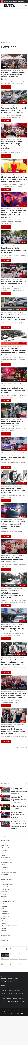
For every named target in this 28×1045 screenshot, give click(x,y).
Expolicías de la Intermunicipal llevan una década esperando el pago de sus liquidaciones (13, 662)
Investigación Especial (7, 884)
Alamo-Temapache (7, 843)
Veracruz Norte (6, 938)
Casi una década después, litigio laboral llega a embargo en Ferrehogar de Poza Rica (13, 628)
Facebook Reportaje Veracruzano (9, 981)
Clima (3, 855)
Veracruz (4, 933)
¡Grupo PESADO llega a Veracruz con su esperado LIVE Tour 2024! (18, 806)
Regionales (6, 913)
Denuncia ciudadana (8, 901)
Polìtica (5, 908)
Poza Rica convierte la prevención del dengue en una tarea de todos (13, 250)
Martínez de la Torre (7, 889)
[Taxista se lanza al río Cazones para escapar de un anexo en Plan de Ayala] (23, 955)
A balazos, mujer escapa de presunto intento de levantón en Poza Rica (13, 457)
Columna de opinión (7, 862)
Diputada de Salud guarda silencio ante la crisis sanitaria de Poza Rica (13, 490)
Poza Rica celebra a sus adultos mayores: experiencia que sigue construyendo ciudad (13, 283)
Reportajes (6, 916)
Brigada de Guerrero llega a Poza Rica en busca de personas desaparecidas (12, 423)
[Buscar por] (26, 6)
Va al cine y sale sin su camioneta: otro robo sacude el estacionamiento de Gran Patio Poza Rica (14, 351)
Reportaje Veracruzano (7, 70)
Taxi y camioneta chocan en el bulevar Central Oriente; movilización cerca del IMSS (13, 110)
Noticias (4, 899)
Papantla (4, 921)
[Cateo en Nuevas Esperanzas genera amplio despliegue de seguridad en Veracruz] (5, 955)
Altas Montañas (6, 847)
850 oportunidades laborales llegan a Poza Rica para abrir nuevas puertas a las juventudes (13, 75)
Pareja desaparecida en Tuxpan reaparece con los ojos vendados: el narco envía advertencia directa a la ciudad (18, 825)
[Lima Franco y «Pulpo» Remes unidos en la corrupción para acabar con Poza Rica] (5, 798)
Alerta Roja (5, 845)
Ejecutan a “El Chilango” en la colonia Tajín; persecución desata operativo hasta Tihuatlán (13, 525)
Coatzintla (4, 860)
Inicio (3, 42)
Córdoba (4, 865)
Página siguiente (20, 747)
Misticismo (4, 891)
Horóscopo (4, 996)
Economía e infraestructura (9, 872)
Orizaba (4, 918)
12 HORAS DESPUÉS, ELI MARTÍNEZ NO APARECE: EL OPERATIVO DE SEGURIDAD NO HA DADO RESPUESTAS (13, 213)
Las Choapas (12, 996)
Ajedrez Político (6, 840)
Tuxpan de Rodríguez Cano (13, 1001)
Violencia (4, 1004)
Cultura (4, 869)
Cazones (4, 850)
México (3, 998)
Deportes (5, 904)
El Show (4, 877)
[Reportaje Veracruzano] (10, 5)
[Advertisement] (14, 24)
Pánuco (3, 1001)
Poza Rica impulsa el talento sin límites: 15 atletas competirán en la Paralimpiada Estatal (13, 695)
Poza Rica (5, 911)
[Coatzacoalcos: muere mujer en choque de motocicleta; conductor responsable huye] (5, 960)
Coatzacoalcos (6, 857)
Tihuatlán (4, 928)
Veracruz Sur (5, 940)
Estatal (5, 906)
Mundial (4, 894)
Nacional (4, 896)
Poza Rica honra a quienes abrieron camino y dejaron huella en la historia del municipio (11, 144)
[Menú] (2, 6)
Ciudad (4, 852)
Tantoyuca (5, 923)
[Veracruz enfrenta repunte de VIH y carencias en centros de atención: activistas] (14, 955)
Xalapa (4, 942)
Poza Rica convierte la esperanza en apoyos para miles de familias (12, 559)
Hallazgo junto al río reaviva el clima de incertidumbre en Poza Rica (19, 790)
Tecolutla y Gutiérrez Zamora (9, 925)
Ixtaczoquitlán (5, 886)
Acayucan (4, 990)
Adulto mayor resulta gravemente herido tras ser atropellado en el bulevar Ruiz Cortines (13, 389)
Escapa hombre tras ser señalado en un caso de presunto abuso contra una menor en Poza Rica (12, 594)
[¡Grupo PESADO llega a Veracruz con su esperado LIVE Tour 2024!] (5, 807)
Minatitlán (19, 996)
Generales (4, 882)
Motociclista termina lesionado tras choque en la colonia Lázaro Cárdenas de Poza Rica (13, 317)
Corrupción (5, 867)
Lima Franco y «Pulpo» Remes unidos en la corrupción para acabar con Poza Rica (18, 798)
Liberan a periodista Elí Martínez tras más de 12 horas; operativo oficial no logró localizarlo (14, 179)
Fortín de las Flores (7, 879)
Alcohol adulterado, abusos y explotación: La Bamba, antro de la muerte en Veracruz (18, 815)
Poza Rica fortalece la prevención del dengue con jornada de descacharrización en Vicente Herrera (13, 730)
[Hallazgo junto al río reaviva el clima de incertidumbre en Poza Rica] (5, 790)
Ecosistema (5, 874)
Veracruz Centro (6, 935)
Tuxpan (4, 930)
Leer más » (6, 87)
